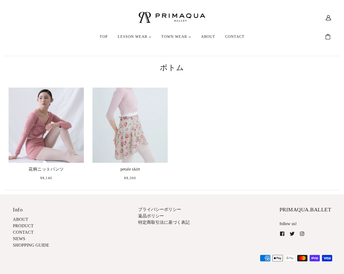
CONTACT (23, 232)
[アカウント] (328, 17)
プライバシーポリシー (159, 209)
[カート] (328, 36)
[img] (282, 233)
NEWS (19, 238)
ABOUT (20, 219)
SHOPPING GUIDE (31, 245)
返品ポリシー (151, 216)
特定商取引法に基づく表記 (164, 222)
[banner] (172, 17)
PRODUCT (23, 225)
